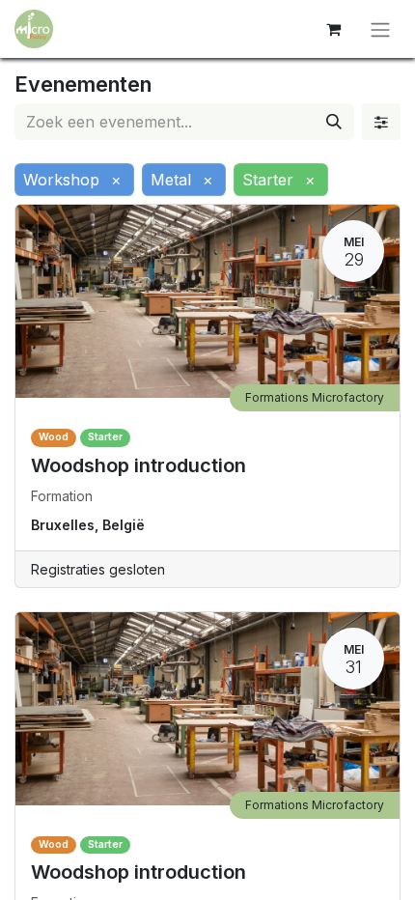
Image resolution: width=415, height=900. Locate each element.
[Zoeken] (334, 121)
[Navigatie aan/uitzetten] (380, 29)
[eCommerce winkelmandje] (333, 29)
